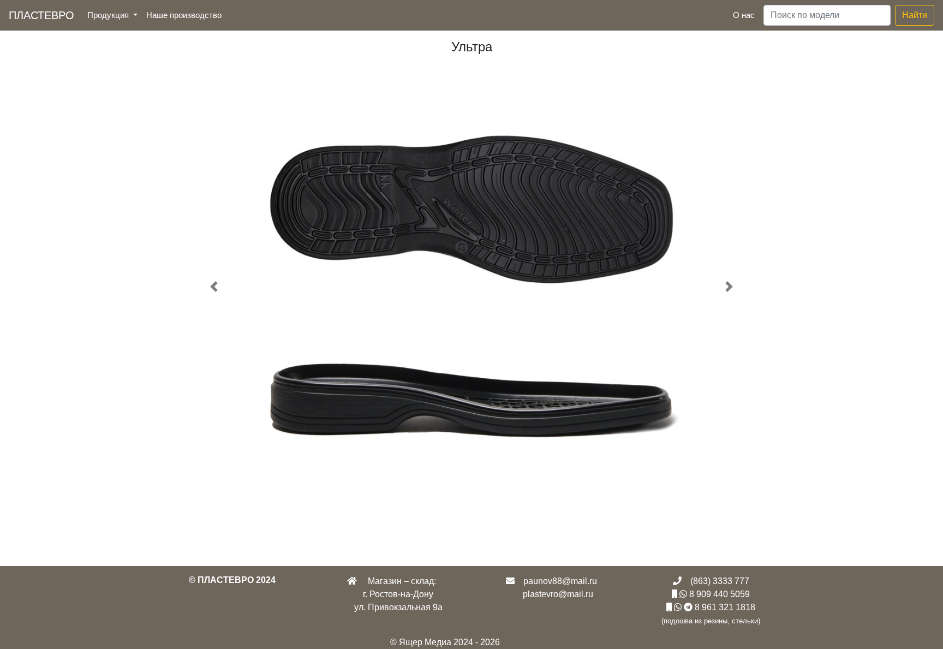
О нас (744, 15)
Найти (914, 15)
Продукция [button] (109, 15)
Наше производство (186, 15)
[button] (214, 286)
